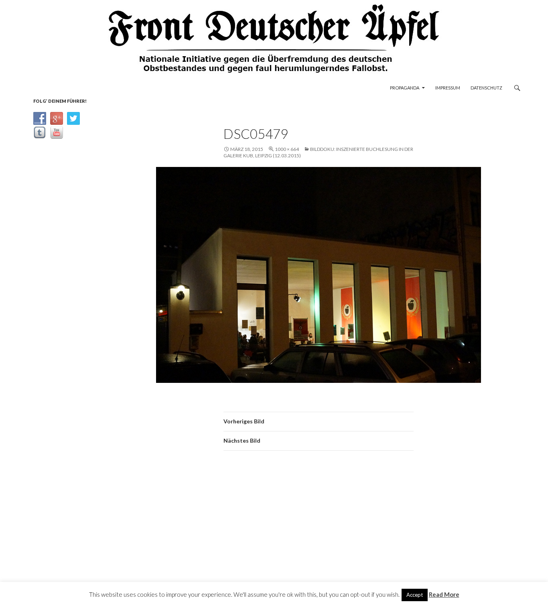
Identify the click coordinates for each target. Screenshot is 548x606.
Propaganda (404, 87)
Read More (444, 594)
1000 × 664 (287, 149)
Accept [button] (414, 595)
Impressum (447, 87)
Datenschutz (486, 87)
